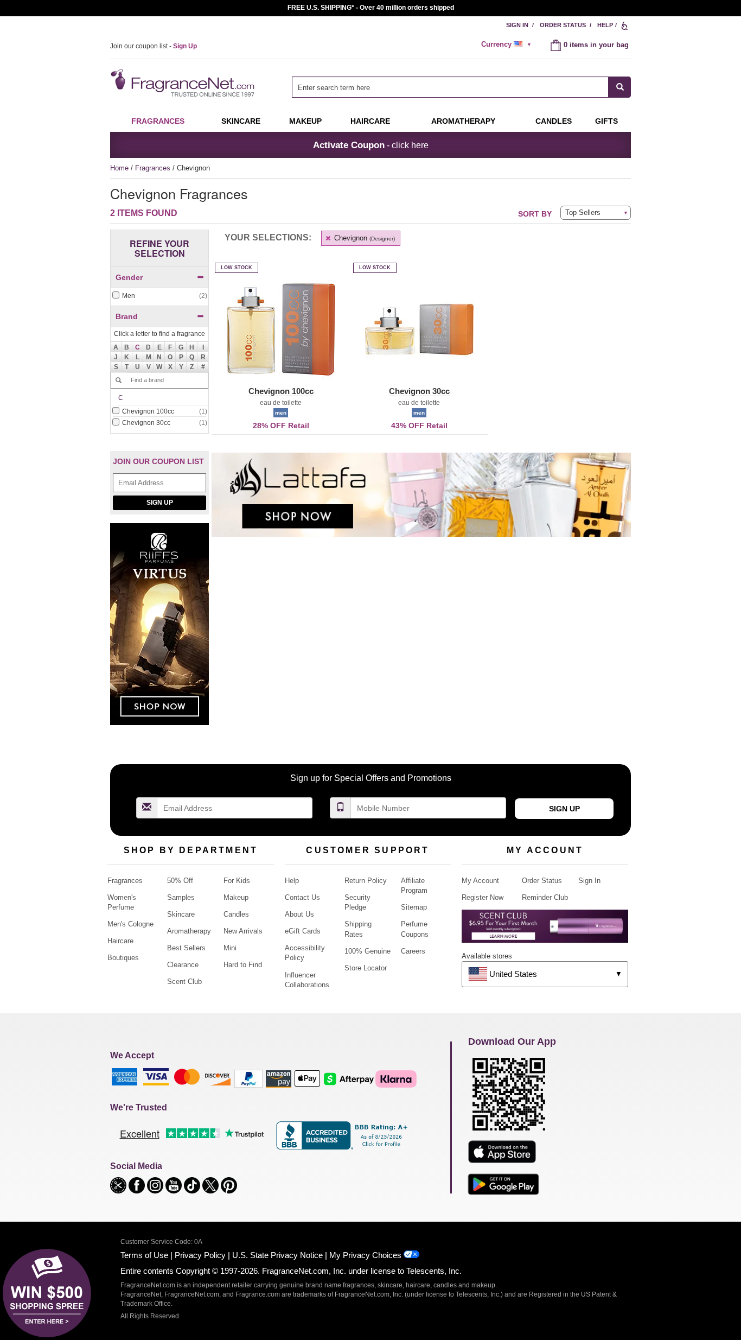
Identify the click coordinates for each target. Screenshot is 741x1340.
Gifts (606, 121)
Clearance (183, 965)
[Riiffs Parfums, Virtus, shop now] (159, 629)
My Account (480, 881)
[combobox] (461, 87)
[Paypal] (248, 1078)
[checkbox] (159, 296)
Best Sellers (186, 948)
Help (605, 25)
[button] (137, 347)
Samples (181, 897)
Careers (413, 951)
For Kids (236, 881)
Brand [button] (127, 316)
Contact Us (302, 897)
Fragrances (157, 121)
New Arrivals (243, 931)
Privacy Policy (200, 1255)
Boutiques (123, 958)
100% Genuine (367, 951)
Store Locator (365, 968)
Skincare (240, 121)
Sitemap (414, 907)
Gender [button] (129, 277)
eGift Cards (303, 931)
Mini (230, 948)
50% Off (180, 881)
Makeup (305, 121)
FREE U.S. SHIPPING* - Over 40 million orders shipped (371, 7)
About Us (299, 914)
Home (119, 168)
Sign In (517, 25)
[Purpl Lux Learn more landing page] (545, 930)
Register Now (482, 897)
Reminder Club (545, 897)
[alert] (507, 44)
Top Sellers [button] (583, 212)
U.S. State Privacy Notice (277, 1255)
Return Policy (365, 881)
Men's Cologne (130, 924)
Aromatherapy (189, 931)
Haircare (370, 121)
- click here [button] (371, 144)
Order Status (563, 25)
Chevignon (363, 238)
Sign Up (159, 502)
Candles (236, 914)
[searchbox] (450, 87)
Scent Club (184, 981)
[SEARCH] (620, 87)
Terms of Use (144, 1255)
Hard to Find (242, 965)
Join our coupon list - (153, 46)
